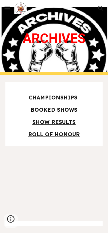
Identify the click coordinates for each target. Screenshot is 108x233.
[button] (7, 8)
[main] (54, 37)
